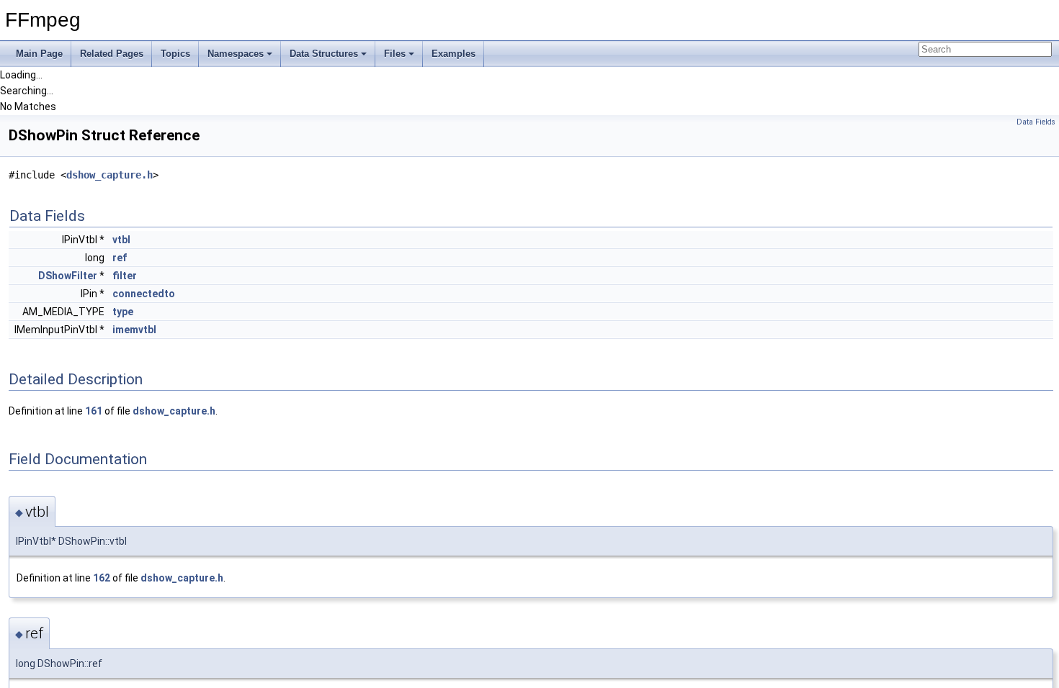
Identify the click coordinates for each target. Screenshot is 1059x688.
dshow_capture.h (109, 175)
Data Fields (1035, 122)
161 (93, 411)
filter (124, 275)
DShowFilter (67, 275)
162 (101, 578)
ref (119, 257)
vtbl (121, 239)
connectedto (143, 293)
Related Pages (111, 53)
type (122, 311)
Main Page (39, 53)
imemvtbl (134, 329)
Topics (175, 53)
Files (395, 53)
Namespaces (235, 53)
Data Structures (324, 53)
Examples (453, 53)
